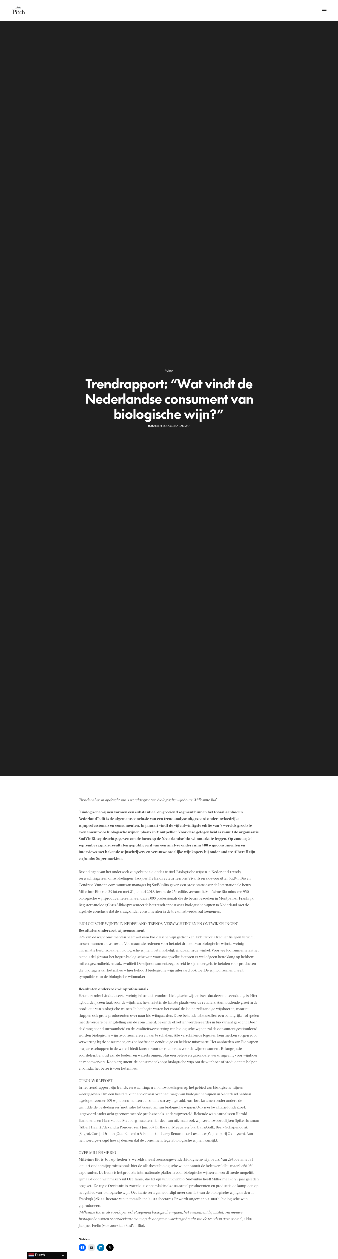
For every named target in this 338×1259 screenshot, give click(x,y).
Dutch (39, 1255)
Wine (169, 371)
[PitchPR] (18, 10)
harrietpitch (158, 425)
